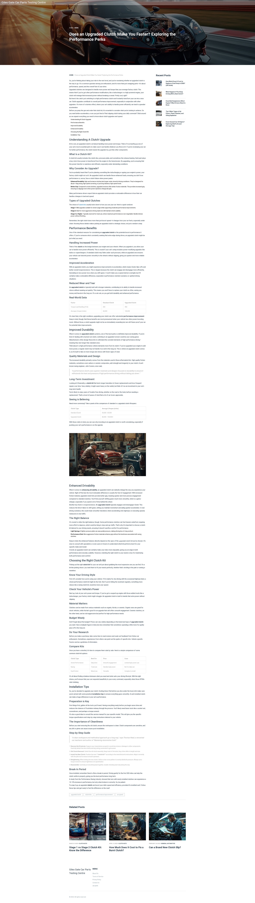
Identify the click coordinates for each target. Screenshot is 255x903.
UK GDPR (95, 886)
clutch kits (82, 205)
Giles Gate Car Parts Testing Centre (23, 2)
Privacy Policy (97, 880)
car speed (120, 795)
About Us (95, 873)
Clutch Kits (83, 843)
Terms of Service (98, 877)
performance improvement (104, 795)
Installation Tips (75, 135)
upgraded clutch (76, 795)
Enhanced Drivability (77, 129)
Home (71, 28)
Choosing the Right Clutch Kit (80, 132)
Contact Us (96, 883)
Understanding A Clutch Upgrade (81, 119)
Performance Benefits (77, 123)
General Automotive (168, 843)
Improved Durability (77, 126)
